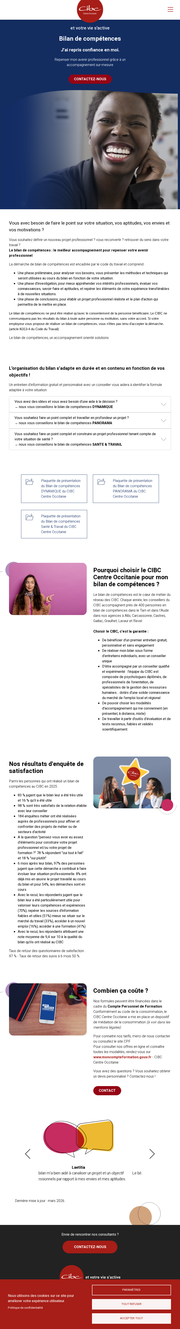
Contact (107, 1090)
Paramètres (131, 1290)
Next (153, 1153)
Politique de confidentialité (25, 1308)
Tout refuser (131, 1304)
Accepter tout (131, 1318)
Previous (28, 1153)
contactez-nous (90, 79)
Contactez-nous (90, 1247)
